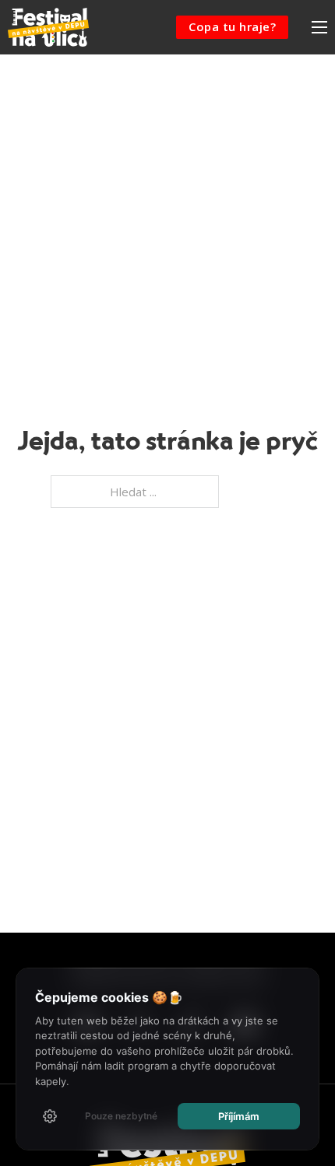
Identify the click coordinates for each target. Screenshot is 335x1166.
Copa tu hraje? (232, 26)
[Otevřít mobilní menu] (319, 27)
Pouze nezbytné (121, 1116)
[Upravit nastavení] (50, 1116)
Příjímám (238, 1116)
